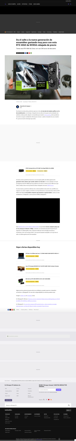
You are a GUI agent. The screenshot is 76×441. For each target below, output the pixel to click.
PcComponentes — (42, 170)
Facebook (68, 4)
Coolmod (36, 309)
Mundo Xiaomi (7, 422)
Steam (30, 4)
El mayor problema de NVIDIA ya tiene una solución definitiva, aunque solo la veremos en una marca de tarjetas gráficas (31, 380)
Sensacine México (28, 430)
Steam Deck (7, 395)
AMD (17, 395)
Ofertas (31, 309)
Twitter (70, 4)
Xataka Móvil (7, 417)
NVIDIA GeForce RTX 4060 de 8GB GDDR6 (28, 226)
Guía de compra (12, 4)
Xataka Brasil (7, 432)
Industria (29, 388)
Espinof (26, 417)
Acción (18, 4)
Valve (18, 393)
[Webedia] (68, 1)
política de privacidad (53, 392)
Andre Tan (23, 295)
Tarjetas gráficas (24, 309)
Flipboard (29, 53)
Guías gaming (36, 4)
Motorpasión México (47, 430)
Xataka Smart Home (8, 421)
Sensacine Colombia (28, 432)
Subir (68, 410)
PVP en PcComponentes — (32, 256)
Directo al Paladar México (37, 431)
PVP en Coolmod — (31, 170)
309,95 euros (50, 185)
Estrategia (24, 4)
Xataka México (7, 430)
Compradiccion (56, 419)
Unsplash (29, 295)
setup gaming (47, 115)
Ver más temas (8, 400)
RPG (6, 388)
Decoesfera (56, 417)
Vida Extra (16, 417)
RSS (51, 399)
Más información (39, 439)
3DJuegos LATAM (18, 430)
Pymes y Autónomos (67, 417)
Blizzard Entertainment (30, 396)
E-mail (31, 53)
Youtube (49, 399)
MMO (18, 391)
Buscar (69, 405)
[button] (26, 106)
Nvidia (29, 393)
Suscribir (59, 389)
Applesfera (7, 419)
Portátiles (30, 391)
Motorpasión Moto (47, 417)
